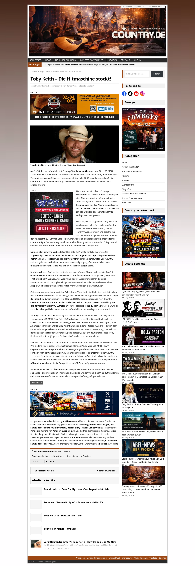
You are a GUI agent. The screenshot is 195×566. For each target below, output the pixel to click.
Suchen (156, 73)
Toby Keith (37, 382)
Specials (125, 60)
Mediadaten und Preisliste (145, 558)
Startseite (35, 60)
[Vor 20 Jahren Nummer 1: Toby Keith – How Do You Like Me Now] (36, 545)
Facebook (51, 461)
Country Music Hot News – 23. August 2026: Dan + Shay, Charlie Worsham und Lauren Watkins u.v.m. (142, 489)
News (48, 60)
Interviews (126, 202)
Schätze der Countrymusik (134, 193)
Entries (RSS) (114, 558)
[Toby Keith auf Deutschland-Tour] (36, 519)
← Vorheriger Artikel (43, 470)
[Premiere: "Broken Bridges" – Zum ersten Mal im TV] (36, 506)
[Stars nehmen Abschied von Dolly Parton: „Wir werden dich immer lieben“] (143, 335)
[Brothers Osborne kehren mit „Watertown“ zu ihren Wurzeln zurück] (143, 421)
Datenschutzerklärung (154, 6)
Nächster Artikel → (107, 470)
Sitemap (162, 558)
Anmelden (80, 558)
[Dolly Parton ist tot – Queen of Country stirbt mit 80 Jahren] (143, 393)
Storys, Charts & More (132, 198)
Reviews (112, 60)
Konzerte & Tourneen (92, 60)
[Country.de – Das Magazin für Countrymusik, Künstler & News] (97, 31)
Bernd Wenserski (74, 86)
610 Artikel (64, 451)
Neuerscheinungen (65, 60)
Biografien (126, 189)
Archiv (137, 60)
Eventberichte (128, 184)
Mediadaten (127, 6)
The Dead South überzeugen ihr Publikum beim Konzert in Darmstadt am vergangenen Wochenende (142, 376)
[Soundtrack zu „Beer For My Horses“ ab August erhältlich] (36, 493)
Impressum (139, 6)
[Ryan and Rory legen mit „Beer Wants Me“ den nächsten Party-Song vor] (143, 281)
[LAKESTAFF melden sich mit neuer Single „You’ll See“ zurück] (143, 308)
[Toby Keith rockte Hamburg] (36, 532)
